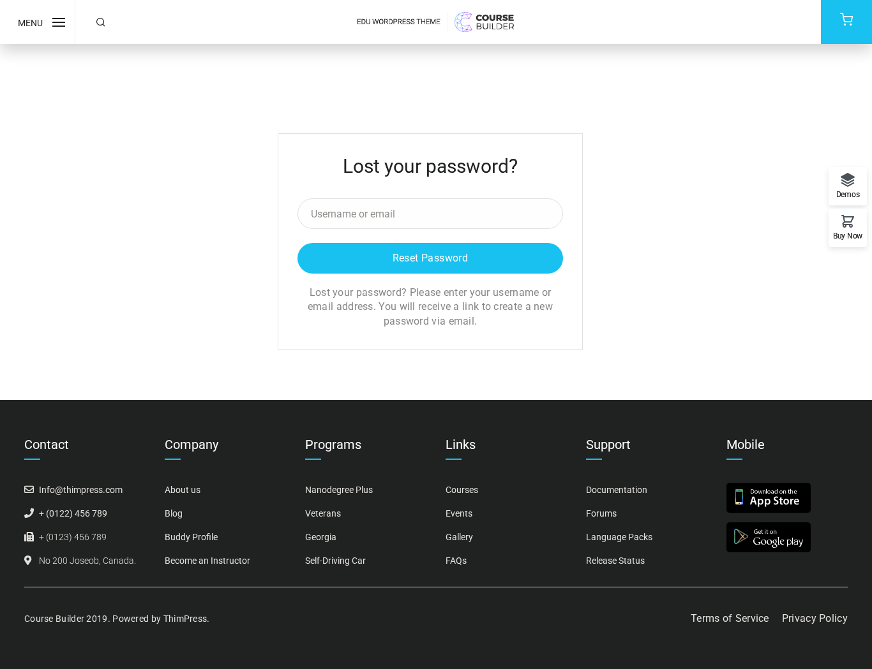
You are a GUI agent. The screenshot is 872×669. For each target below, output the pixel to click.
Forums (601, 513)
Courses (462, 490)
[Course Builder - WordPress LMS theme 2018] (436, 20)
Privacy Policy (815, 618)
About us (182, 490)
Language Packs (619, 537)
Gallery (459, 537)
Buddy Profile (191, 537)
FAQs (456, 560)
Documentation (616, 490)
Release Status (615, 560)
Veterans (323, 513)
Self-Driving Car (335, 560)
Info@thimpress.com (81, 490)
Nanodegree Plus (339, 490)
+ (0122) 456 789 (73, 513)
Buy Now (847, 236)
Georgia (320, 537)
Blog (174, 513)
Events (459, 513)
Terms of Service (730, 618)
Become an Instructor (207, 560)
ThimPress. (186, 619)
